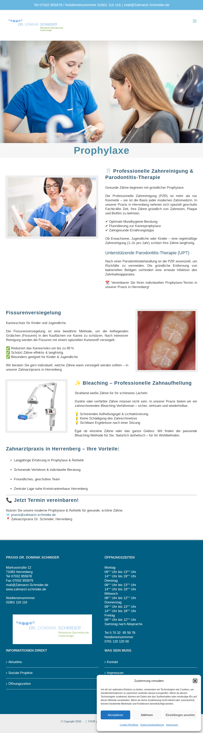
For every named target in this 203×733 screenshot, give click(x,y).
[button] (195, 681)
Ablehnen (147, 715)
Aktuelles (15, 662)
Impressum (172, 725)
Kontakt (112, 662)
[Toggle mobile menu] (195, 21)
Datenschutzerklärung (152, 725)
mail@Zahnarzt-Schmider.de (146, 5)
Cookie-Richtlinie (129, 725)
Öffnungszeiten (19, 684)
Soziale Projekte (20, 673)
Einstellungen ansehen (180, 715)
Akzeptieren (115, 715)
